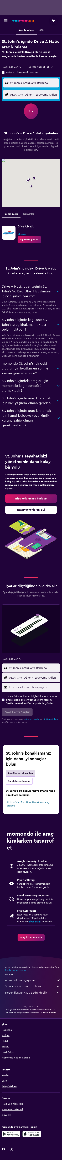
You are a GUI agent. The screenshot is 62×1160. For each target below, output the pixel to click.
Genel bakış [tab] (11, 214)
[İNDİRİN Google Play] (11, 1134)
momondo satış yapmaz (20, 980)
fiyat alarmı (35, 922)
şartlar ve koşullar (32, 719)
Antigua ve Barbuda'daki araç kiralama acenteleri (29, 1009)
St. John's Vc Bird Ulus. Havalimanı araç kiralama (28, 804)
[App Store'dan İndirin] (31, 1134)
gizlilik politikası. (50, 719)
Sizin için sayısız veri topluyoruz (25, 986)
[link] (29, 239)
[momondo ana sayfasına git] (23, 20)
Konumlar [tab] (28, 214)
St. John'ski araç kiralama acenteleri (22, 1013)
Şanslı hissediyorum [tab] (19, 781)
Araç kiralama (29, 1006)
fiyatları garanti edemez (16, 970)
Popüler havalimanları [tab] (20, 773)
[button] (6, 20)
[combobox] (12, 67)
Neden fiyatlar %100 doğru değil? (26, 992)
